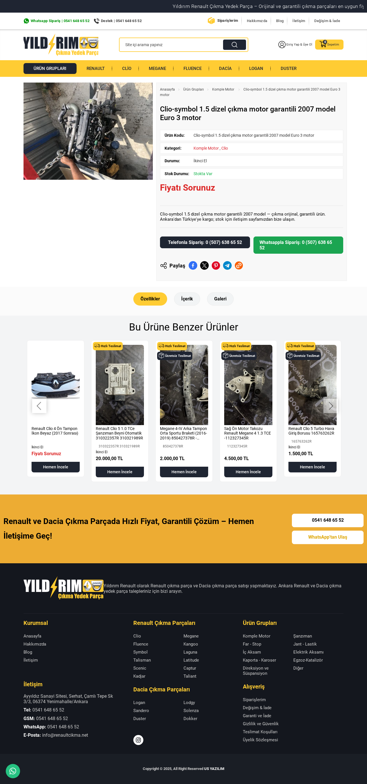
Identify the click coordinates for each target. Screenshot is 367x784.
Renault (96, 68)
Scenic (139, 668)
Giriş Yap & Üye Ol (299, 44)
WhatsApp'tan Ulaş (327, 537)
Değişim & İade (327, 21)
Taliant (190, 676)
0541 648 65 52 (328, 520)
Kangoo (191, 644)
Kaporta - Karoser (259, 660)
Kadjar (139, 676)
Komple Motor (223, 89)
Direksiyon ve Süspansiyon (256, 671)
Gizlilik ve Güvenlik (261, 723)
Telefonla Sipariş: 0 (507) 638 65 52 (205, 242)
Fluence (193, 68)
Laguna (190, 652)
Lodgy (189, 702)
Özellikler (150, 299)
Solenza (191, 710)
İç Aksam (252, 652)
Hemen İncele (55, 467)
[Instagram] (138, 740)
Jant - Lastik (305, 644)
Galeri (220, 299)
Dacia (225, 68)
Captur (190, 668)
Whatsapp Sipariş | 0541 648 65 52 (60, 21)
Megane (157, 68)
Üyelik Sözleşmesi (260, 739)
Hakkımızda (257, 21)
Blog (280, 21)
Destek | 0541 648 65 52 (121, 21)
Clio (126, 68)
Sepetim (333, 44)
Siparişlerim (227, 20)
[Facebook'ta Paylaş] (193, 265)
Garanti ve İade (257, 715)
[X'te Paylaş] (204, 265)
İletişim (298, 21)
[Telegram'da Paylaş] (227, 265)
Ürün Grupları (50, 68)
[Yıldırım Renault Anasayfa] (61, 44)
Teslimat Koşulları (260, 731)
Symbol (140, 652)
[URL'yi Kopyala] (239, 265)
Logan (256, 68)
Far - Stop (252, 644)
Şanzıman (302, 636)
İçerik (187, 299)
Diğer (298, 668)
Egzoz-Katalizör (308, 660)
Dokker (190, 718)
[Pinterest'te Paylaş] (216, 265)
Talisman (142, 660)
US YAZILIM (214, 769)
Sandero (141, 710)
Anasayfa (167, 89)
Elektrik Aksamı (308, 652)
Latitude (191, 660)
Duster (288, 68)
